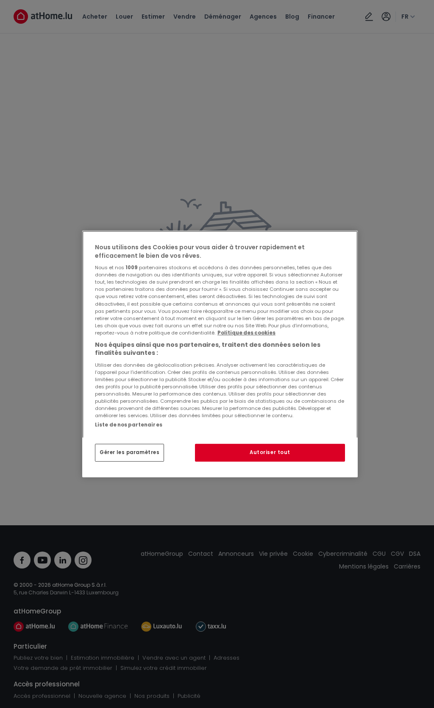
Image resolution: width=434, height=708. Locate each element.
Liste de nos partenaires (128, 424)
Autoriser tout (270, 452)
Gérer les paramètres (129, 452)
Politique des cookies (246, 332)
